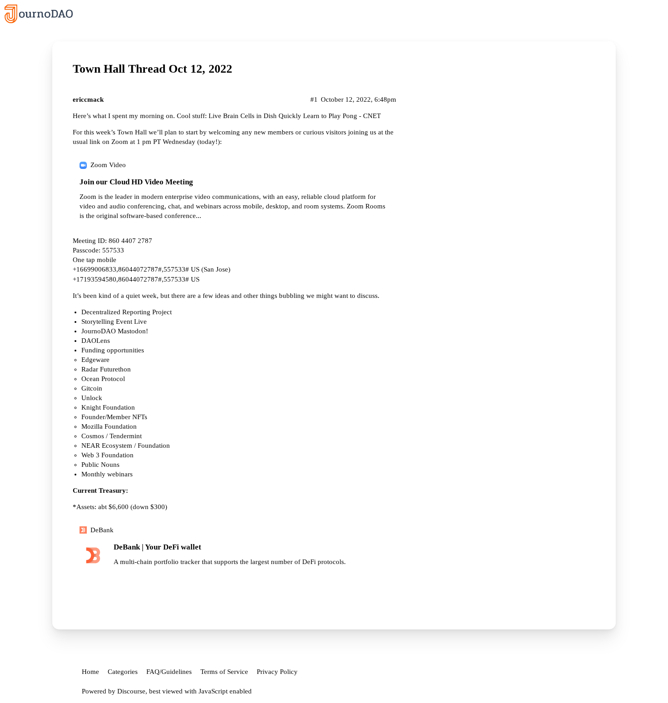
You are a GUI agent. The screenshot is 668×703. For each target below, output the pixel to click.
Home (90, 671)
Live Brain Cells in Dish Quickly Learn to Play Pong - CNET (295, 115)
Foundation (154, 445)
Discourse (131, 691)
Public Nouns (100, 464)
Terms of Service (224, 671)
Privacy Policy (277, 671)
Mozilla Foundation (109, 426)
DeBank (102, 530)
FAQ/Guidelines (169, 671)
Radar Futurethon (106, 369)
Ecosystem (117, 445)
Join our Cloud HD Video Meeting (136, 182)
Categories (123, 671)
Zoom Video (108, 164)
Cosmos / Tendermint (111, 436)
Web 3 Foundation (107, 455)
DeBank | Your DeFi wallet (157, 547)
